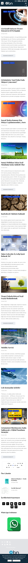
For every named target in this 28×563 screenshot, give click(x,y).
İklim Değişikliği (7, 196)
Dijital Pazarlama (8, 410)
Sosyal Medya (11, 103)
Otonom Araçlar (13, 330)
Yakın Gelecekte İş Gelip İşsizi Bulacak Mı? (13, 255)
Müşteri (12, 62)
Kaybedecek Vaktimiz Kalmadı (13, 214)
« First (8, 463)
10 (18, 463)
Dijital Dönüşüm (7, 236)
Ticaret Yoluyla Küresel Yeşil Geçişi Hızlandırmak (12, 297)
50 (21, 465)
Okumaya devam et (8, 55)
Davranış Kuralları (10, 547)
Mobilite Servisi (7, 347)
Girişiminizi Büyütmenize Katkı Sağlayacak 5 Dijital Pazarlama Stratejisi (13, 430)
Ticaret (5, 279)
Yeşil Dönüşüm (11, 11)
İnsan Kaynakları (16, 236)
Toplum (13, 370)
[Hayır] (26, 558)
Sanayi (5, 145)
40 (15, 465)
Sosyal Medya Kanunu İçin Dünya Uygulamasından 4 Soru (13, 121)
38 (10, 465)
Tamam (9, 560)
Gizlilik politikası (16, 560)
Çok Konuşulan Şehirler (10, 387)
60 (6, 467)
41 (17, 465)
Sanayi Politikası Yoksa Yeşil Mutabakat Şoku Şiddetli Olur (13, 163)
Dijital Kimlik (7, 370)
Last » (18, 467)
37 (8, 465)
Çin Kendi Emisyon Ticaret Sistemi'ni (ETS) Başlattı (12, 29)
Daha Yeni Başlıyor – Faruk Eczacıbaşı (18, 479)
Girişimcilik (6, 62)
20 (20, 463)
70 (9, 467)
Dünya (5, 11)
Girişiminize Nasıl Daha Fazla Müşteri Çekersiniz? (13, 81)
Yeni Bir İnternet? (16, 488)
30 (22, 463)
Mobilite (6, 330)
